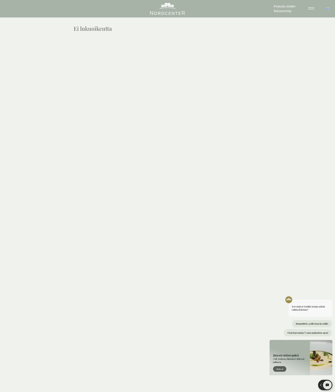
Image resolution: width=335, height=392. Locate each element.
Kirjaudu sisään (284, 6)
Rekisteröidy (283, 11)
